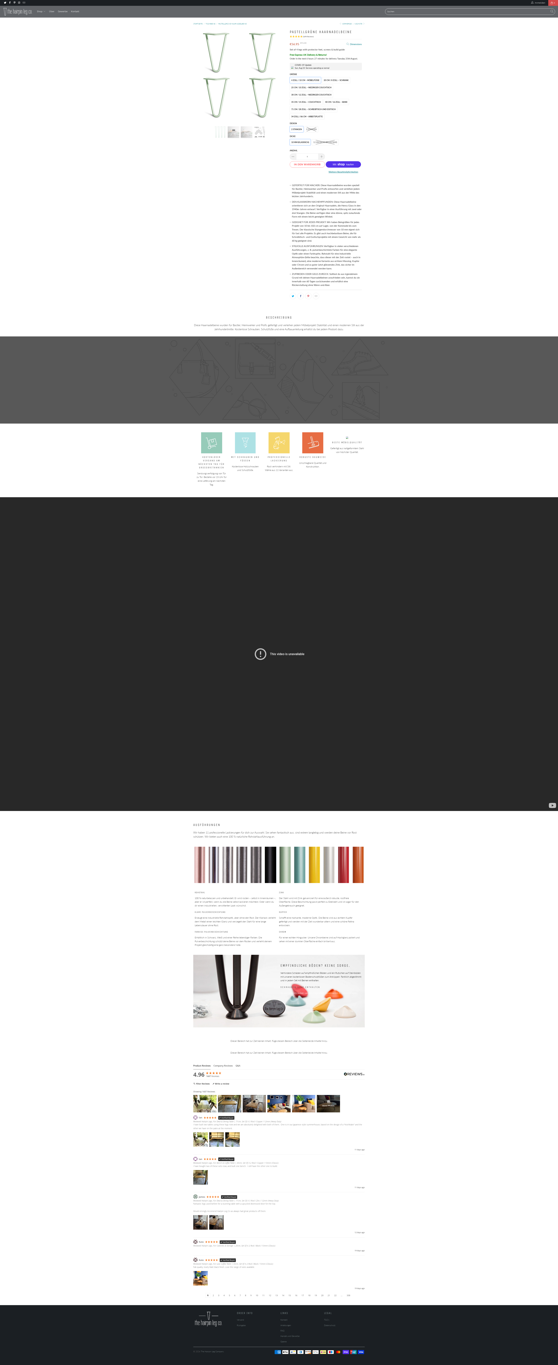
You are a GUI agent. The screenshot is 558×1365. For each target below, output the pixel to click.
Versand (240, 1320)
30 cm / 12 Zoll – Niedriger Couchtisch (311, 95)
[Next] (282, 75)
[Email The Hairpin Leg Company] (24, 3)
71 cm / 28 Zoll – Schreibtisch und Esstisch (313, 109)
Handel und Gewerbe (289, 1336)
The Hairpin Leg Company (212, 1351)
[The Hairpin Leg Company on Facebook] (9, 3)
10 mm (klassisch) (300, 142)
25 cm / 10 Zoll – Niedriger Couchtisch (311, 87)
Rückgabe (241, 1325)
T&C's (326, 1320)
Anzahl (293, 150)
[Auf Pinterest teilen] (308, 296)
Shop (40, 11)
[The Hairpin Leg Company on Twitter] (5, 3)
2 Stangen (296, 129)
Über (51, 11)
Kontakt (75, 11)
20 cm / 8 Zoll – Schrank (336, 80)
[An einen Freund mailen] (316, 296)
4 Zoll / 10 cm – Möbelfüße (305, 80)
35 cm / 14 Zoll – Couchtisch (306, 102)
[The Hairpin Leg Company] (18, 11)
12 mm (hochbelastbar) (325, 142)
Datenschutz (329, 1325)
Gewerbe (63, 11)
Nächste (358, 24)
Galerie (283, 1341)
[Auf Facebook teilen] (300, 296)
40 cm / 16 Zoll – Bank (336, 102)
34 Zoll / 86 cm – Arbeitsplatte (307, 116)
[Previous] (198, 75)
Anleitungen (285, 1325)
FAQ (282, 1330)
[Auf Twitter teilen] (293, 296)
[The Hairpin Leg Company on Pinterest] (14, 3)
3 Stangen (311, 129)
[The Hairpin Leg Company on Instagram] (19, 3)
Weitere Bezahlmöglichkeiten (343, 171)
